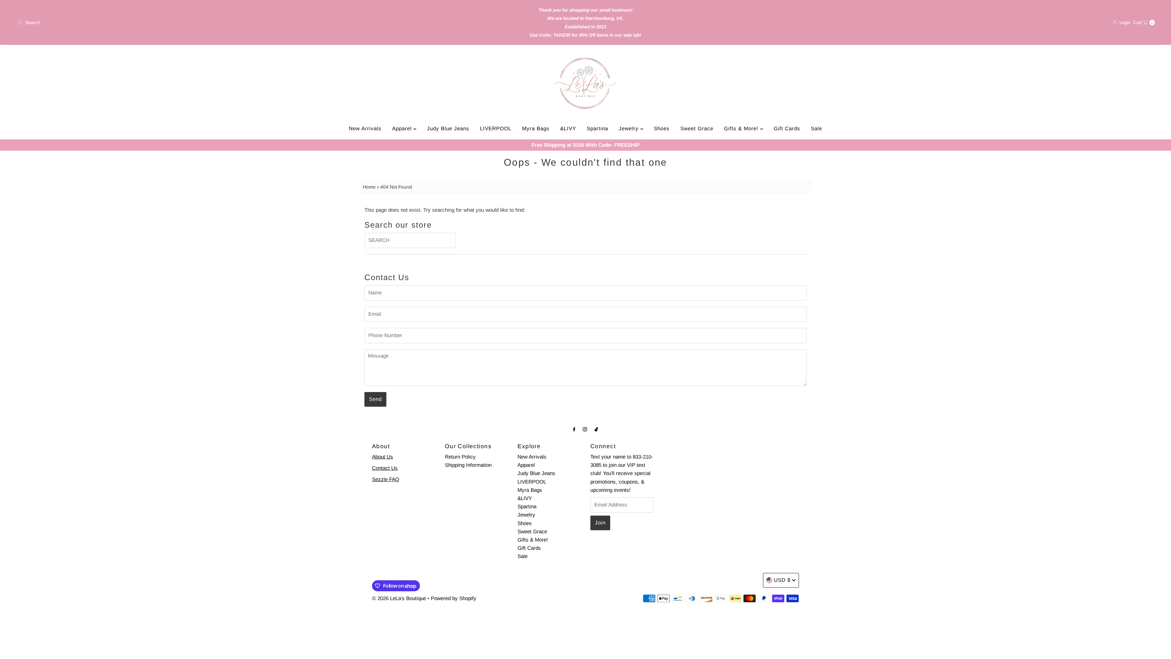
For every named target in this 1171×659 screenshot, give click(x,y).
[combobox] (203, 22)
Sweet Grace (696, 128)
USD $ (782, 580)
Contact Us (385, 468)
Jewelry (629, 128)
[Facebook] (574, 429)
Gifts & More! (742, 128)
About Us (382, 457)
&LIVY (568, 128)
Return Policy (460, 457)
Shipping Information (468, 465)
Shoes (662, 128)
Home (369, 186)
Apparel (403, 128)
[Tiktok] (596, 429)
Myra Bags (536, 128)
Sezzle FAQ (385, 479)
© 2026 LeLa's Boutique (399, 598)
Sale (816, 128)
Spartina (597, 128)
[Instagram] (585, 429)
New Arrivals (365, 128)
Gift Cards (787, 128)
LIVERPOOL (495, 128)
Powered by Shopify (453, 598)
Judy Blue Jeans (448, 128)
